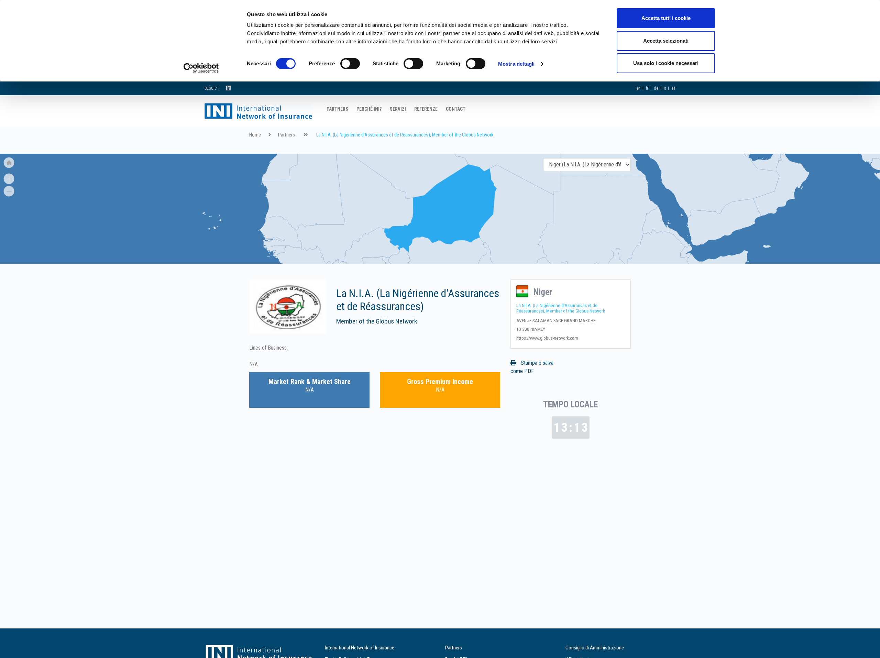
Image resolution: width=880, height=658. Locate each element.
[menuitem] (372, 248)
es (673, 88)
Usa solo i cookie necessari (665, 63)
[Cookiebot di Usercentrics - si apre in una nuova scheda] (201, 68)
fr (647, 88)
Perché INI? (369, 109)
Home (255, 135)
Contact (455, 109)
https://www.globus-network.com (547, 338)
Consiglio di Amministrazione (594, 648)
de (656, 88)
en (638, 88)
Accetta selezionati (666, 41)
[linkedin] (228, 88)
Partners (337, 109)
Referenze (426, 109)
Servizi (398, 109)
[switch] (350, 63)
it (665, 88)
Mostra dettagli (516, 64)
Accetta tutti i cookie (666, 18)
